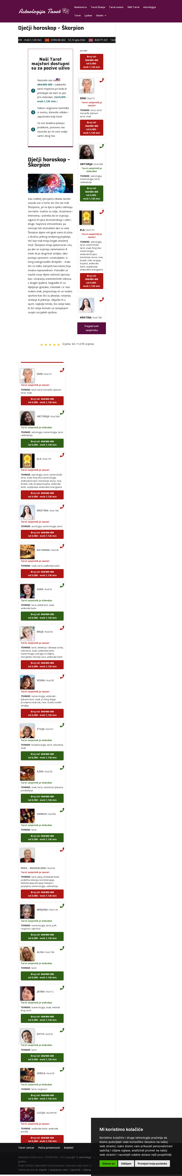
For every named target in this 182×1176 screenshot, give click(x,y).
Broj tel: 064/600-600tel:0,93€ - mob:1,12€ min (91, 54)
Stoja (41, 721)
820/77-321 (105, 40)
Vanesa (42, 806)
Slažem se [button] (108, 1163)
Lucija (41, 1105)
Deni (83, 91)
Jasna (41, 984)
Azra (40, 764)
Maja (40, 624)
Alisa (40, 944)
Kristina (86, 310)
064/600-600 (44, 84)
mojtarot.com (59, 1169)
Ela (82, 222)
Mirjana (42, 902)
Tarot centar (116, 7)
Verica (41, 1066)
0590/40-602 (62, 40)
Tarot (77, 15)
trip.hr (43, 1169)
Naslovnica (80, 7)
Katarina (43, 542)
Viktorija (86, 156)
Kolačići (68, 1147)
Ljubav (88, 15)
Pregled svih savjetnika (92, 328)
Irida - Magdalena (33, 860)
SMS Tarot (133, 7)
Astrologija (149, 7)
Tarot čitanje (98, 7)
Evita (40, 1026)
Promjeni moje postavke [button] (152, 1163)
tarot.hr (75, 1169)
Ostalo (99, 15)
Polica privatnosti (49, 1147)
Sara (40, 581)
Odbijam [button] (126, 1163)
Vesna (41, 673)
